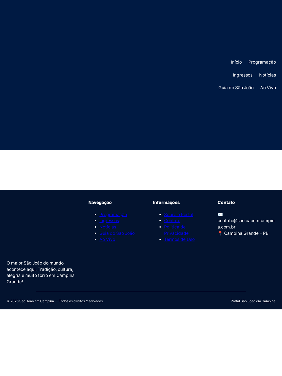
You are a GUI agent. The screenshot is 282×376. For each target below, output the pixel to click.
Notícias (107, 227)
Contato (172, 220)
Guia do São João (117, 233)
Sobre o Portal (178, 214)
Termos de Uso (179, 239)
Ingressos (109, 220)
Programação (113, 214)
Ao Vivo (107, 239)
